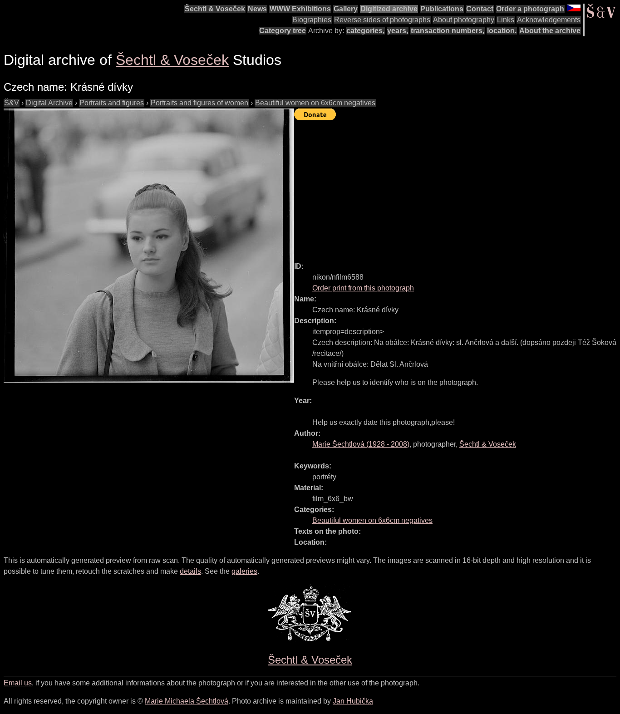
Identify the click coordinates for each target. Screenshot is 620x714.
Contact (479, 9)
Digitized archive (389, 9)
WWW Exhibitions (300, 9)
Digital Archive (49, 103)
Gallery (346, 9)
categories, (365, 30)
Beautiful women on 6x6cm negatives (315, 103)
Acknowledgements (549, 20)
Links (505, 20)
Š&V (11, 103)
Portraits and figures (111, 103)
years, (397, 30)
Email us (18, 683)
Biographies (311, 20)
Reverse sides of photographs (382, 20)
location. (502, 30)
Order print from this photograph (363, 288)
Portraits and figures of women (199, 103)
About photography (463, 20)
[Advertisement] (457, 187)
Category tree (282, 30)
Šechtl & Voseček (215, 9)
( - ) (360, 444)
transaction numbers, (447, 30)
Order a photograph (530, 9)
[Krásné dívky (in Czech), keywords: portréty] (149, 245)
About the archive (550, 30)
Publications (441, 9)
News (257, 9)
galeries (244, 571)
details (190, 571)
